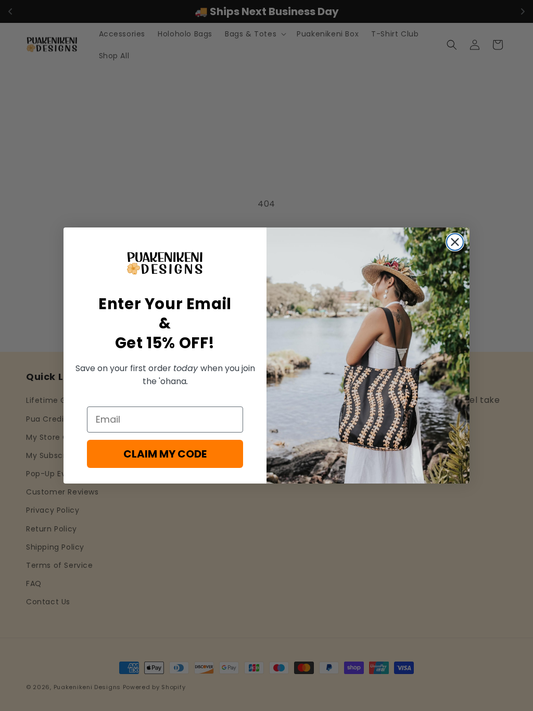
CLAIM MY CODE (165, 454)
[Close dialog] (455, 242)
